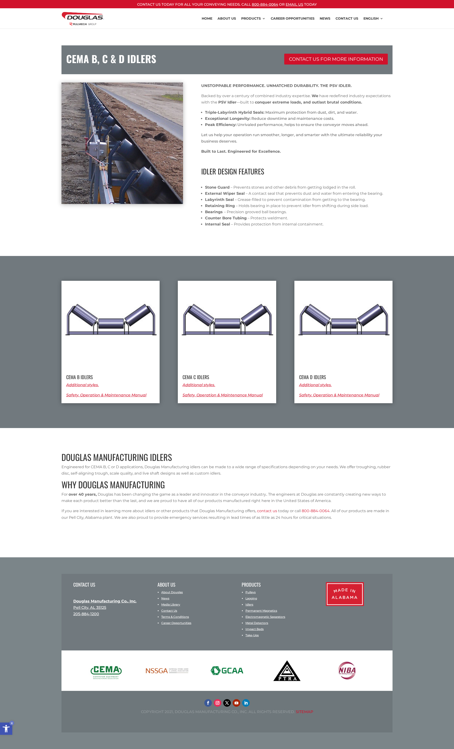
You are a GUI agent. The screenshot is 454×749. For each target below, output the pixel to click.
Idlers (249, 604)
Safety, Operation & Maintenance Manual (106, 395)
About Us (227, 18)
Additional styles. (82, 385)
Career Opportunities (176, 623)
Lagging (251, 598)
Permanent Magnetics (261, 610)
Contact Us (347, 18)
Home (207, 18)
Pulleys (250, 592)
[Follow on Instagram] (217, 703)
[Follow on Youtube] (236, 703)
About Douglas (172, 592)
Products (251, 18)
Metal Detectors (256, 623)
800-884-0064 (265, 4)
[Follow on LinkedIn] (246, 703)
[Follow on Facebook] (208, 703)
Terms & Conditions (175, 617)
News (325, 18)
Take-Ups (252, 635)
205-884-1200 (86, 614)
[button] (6, 729)
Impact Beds (254, 629)
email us (294, 4)
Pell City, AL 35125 (89, 607)
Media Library (170, 604)
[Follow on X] (227, 703)
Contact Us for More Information (336, 59)
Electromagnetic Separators (265, 617)
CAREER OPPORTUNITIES (292, 18)
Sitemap (304, 712)
